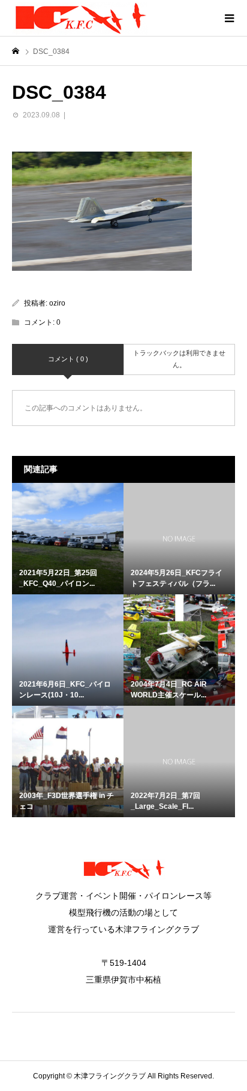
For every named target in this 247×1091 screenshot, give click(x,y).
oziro (57, 303)
